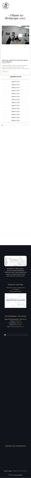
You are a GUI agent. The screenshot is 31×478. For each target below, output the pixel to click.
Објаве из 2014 (15, 84)
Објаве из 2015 (15, 87)
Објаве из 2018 (15, 96)
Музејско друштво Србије (15, 291)
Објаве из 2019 (15, 99)
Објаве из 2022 (15, 108)
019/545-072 (18, 321)
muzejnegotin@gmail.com (17, 326)
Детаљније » (5, 71)
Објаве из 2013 (15, 81)
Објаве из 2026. (15, 120)
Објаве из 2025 (15, 117)
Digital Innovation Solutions (20, 471)
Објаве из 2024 (15, 114)
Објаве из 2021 (15, 105)
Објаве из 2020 (15, 102)
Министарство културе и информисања (15, 287)
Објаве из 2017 (15, 93)
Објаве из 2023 (15, 111)
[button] (28, 5)
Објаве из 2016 (15, 90)
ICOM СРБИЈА (15, 289)
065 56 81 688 (17, 324)
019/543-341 (19, 323)
